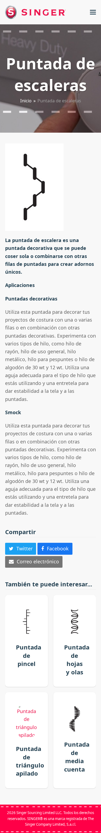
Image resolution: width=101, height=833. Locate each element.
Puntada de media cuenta (76, 756)
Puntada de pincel (28, 655)
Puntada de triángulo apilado (30, 760)
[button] (93, 12)
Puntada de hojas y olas (76, 659)
